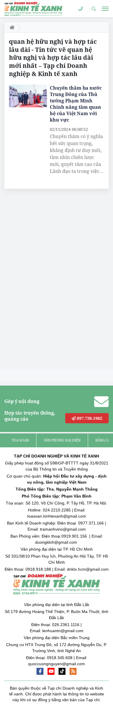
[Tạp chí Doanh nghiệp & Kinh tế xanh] (33, 8)
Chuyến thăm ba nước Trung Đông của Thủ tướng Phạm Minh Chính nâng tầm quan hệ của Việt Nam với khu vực (76, 104)
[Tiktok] (62, 671)
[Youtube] (51, 671)
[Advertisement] (47, 281)
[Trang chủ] (10, 27)
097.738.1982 (89, 418)
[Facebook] (40, 671)
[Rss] (73, 671)
